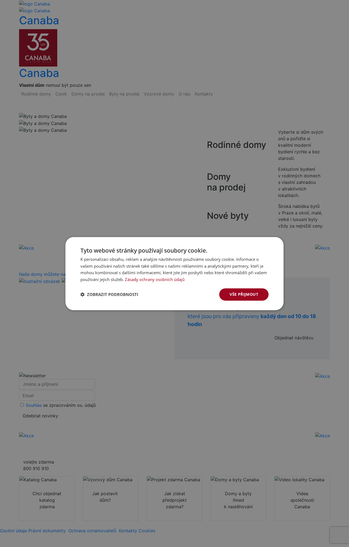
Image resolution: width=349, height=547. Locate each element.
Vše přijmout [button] (244, 294)
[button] (109, 294)
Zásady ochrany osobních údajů (155, 279)
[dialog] (174, 273)
